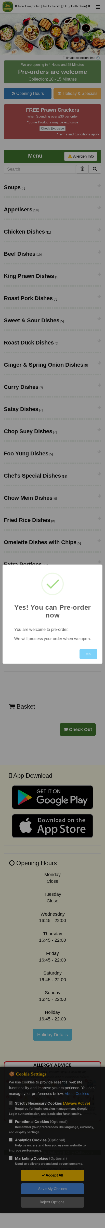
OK (88, 654)
